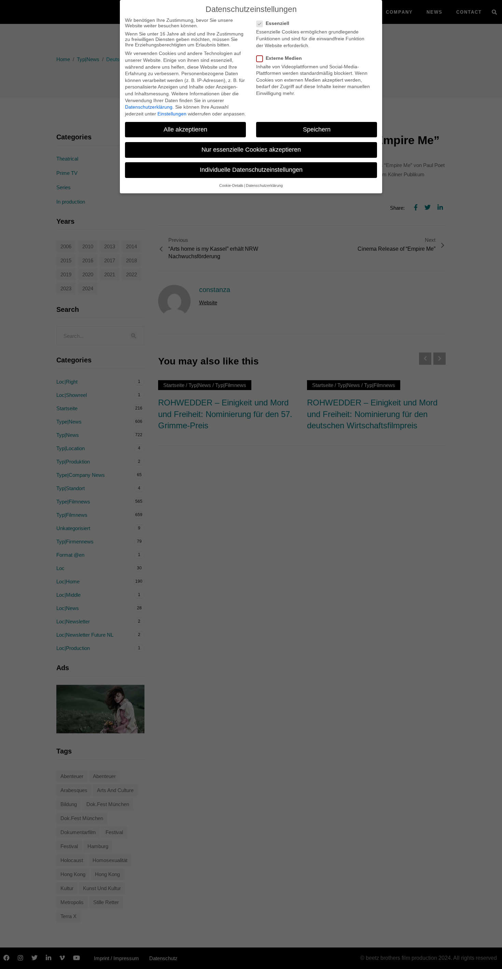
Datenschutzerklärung (148, 107)
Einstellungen (171, 113)
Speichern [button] (317, 129)
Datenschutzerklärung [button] (264, 185)
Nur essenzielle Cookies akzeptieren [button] (251, 149)
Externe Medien (284, 58)
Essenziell (277, 23)
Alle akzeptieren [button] (185, 129)
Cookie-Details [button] (231, 185)
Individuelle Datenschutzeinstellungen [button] (251, 169)
